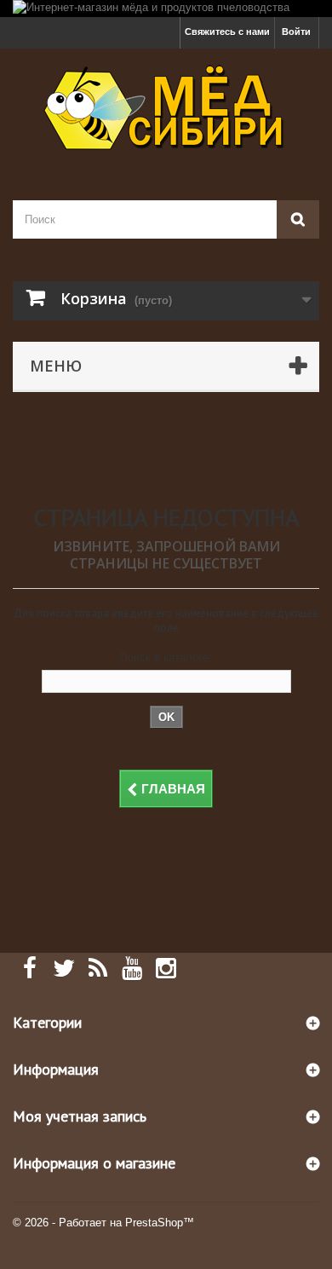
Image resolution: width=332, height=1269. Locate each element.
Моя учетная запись (79, 1116)
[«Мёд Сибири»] (166, 109)
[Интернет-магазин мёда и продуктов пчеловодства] (166, 8)
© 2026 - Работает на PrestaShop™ (103, 1222)
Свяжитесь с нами (227, 31)
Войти (296, 31)
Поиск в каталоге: (166, 657)
